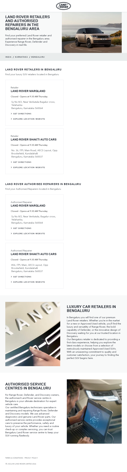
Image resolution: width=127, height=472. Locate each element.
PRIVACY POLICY (31, 458)
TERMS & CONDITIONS (14, 458)
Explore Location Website (29, 119)
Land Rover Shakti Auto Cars (34, 139)
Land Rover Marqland (28, 91)
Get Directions (22, 113)
